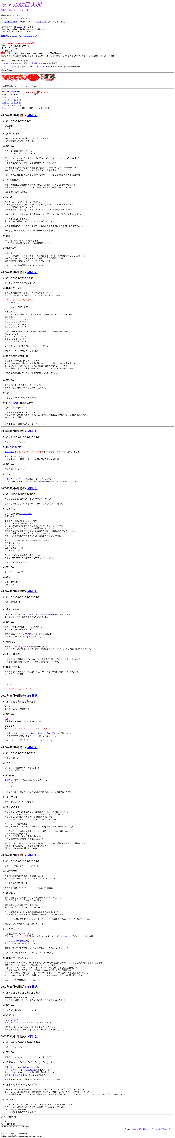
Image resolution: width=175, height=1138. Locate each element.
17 (8, 103)
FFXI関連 (12, 446)
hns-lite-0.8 (148, 1129)
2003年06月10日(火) (13, 1036)
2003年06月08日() (13, 855)
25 (12, 105)
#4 (4, 180)
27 (17, 105)
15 (3, 103)
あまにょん (9, 452)
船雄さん (8, 780)
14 (20, 100)
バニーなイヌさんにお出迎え (25, 1070)
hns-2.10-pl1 (139, 1129)
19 (15, 103)
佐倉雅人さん (37, 63)
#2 (4, 133)
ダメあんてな (41, 22)
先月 (3, 92)
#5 (4, 197)
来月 (19, 92)
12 (15, 100)
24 (8, 105)
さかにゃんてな (12, 18)
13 (17, 100)
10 (8, 100)
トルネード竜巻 (46, 614)
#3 (4, 146)
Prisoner (68, 936)
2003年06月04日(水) (13, 488)
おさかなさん (9, 63)
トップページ (14, 1022)
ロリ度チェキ (26, 514)
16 (5, 103)
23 (5, 105)
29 (3, 108)
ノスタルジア (37, 1089)
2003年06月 (11, 92)
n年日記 (32, 115)
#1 (4, 121)
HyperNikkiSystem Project (164, 1129)
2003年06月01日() (13, 115)
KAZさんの (42, 67)
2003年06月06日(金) (13, 695)
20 (17, 103)
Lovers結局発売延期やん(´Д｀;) (24, 941)
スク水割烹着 (16, 1075)
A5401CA (29, 634)
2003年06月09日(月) (13, 986)
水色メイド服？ (11, 1020)
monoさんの (11, 67)
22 (3, 105)
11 (12, 100)
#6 (4, 235)
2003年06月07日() (13, 747)
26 (15, 105)
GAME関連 (13, 402)
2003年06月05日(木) (13, 591)
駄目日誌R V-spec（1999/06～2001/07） (19, 36)
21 (20, 103)
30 (5, 108)
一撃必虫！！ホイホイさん (16, 479)
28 (20, 105)
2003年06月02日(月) (13, 272)
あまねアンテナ (11, 22)
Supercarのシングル (28, 614)
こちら (19, 27)
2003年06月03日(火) (13, 431)
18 (12, 103)
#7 (4, 248)
